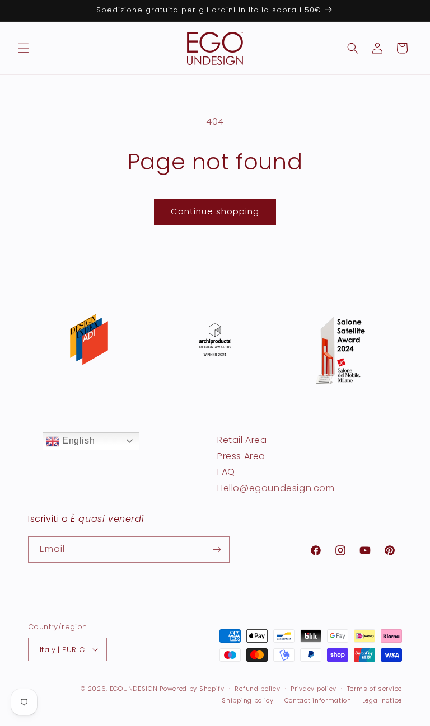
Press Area (241, 456)
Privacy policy (313, 688)
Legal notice (382, 700)
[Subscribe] (216, 549)
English (77, 440)
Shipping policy (248, 700)
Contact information (318, 700)
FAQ (226, 471)
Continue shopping (215, 211)
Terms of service (374, 688)
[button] (23, 48)
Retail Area (242, 439)
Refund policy (257, 688)
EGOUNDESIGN (134, 688)
